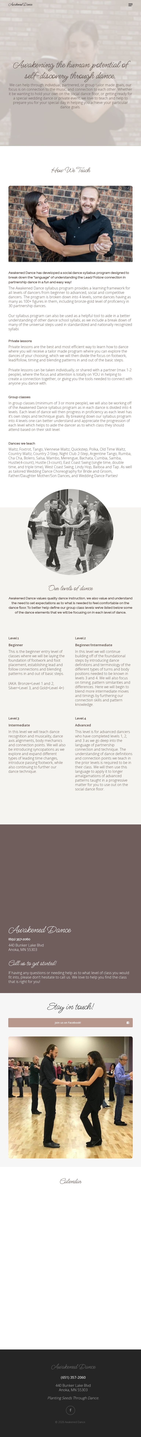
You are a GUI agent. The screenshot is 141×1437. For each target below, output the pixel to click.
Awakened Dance (20, 4)
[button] (131, 5)
